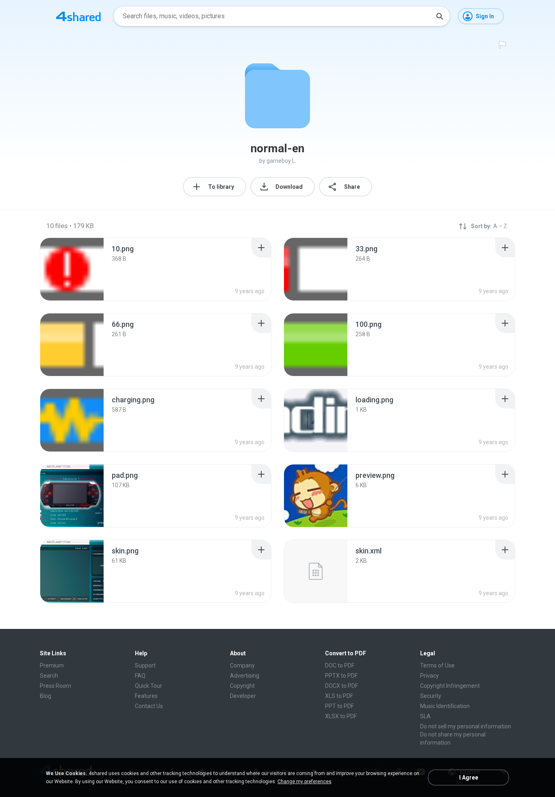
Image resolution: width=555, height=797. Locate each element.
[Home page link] (78, 16)
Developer (243, 696)
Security (430, 696)
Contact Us (149, 706)
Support (145, 665)
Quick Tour (148, 686)
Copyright (242, 686)
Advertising (244, 675)
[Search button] (439, 16)
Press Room (55, 686)
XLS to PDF (339, 696)
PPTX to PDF (341, 675)
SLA (425, 716)
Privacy (429, 675)
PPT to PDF (339, 706)
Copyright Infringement (450, 686)
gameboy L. (281, 161)
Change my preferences (305, 781)
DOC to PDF (339, 665)
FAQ (140, 675)
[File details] (72, 269)
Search (49, 675)
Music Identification (445, 706)
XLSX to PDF (341, 716)
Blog (45, 696)
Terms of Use (437, 665)
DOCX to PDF (341, 686)
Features (146, 696)
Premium (52, 665)
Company (242, 665)
